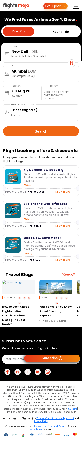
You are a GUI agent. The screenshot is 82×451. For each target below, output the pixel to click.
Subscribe (50, 358)
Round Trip (61, 31)
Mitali (62, 321)
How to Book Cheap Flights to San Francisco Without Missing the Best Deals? (16, 315)
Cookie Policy (35, 429)
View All (68, 274)
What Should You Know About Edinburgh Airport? (55, 311)
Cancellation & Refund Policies (50, 426)
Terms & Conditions (46, 418)
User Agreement (65, 418)
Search (41, 131)
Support (72, 408)
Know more (62, 191)
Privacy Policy (41, 421)
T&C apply (28, 185)
